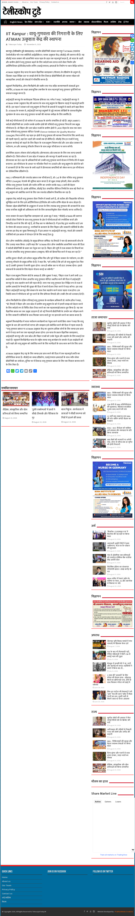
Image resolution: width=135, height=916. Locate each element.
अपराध (64, 22)
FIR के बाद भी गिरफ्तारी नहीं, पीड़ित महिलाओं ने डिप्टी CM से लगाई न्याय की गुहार (118, 654)
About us (25, 2)
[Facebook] (106, 2)
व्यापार (71, 22)
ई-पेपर (126, 22)
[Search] (132, 2)
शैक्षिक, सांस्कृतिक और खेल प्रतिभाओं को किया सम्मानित (15, 412)
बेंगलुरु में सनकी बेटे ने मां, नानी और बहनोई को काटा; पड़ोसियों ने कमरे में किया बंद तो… (119, 666)
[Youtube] (112, 2)
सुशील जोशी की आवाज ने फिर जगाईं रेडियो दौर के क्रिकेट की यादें (119, 326)
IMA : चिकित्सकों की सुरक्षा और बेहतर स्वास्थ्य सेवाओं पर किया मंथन (119, 349)
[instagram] (116, 2)
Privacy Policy (44, 2)
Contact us (55, 2)
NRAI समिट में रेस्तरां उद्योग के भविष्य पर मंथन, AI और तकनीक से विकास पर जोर (119, 581)
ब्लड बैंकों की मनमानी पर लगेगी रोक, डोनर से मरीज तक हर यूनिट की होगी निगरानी (119, 442)
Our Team (34, 2)
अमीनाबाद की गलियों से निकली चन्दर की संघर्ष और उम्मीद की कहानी (119, 337)
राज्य (48, 22)
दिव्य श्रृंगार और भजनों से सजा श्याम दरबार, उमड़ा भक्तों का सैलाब (118, 361)
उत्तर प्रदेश (38, 22)
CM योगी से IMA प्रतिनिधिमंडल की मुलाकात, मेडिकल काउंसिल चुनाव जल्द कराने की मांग (119, 407)
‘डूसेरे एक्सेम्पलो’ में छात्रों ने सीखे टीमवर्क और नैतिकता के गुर (45, 414)
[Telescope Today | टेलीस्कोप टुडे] (22, 11)
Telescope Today (15, 44)
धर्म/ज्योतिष (6, 898)
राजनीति (57, 22)
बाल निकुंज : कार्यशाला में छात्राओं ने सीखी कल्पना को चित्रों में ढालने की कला (73, 413)
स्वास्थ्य (86, 22)
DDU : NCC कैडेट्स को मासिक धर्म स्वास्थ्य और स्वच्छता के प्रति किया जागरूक (119, 430)
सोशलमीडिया (96, 22)
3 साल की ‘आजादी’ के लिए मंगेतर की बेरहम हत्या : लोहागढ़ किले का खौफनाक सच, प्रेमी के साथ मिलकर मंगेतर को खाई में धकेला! (112, 680)
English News (16, 22)
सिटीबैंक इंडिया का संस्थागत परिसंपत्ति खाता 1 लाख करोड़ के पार (119, 569)
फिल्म (106, 22)
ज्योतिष (113, 22)
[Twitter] (109, 2)
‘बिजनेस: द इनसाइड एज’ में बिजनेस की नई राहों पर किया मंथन (118, 534)
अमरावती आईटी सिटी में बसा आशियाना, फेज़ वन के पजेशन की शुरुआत (118, 546)
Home (5, 22)
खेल (80, 22)
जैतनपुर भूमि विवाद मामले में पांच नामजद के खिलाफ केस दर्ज (119, 642)
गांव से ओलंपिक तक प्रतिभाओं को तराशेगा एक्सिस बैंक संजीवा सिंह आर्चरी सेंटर (119, 557)
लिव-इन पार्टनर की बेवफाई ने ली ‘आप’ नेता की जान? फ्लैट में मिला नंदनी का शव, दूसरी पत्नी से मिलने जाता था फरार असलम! (119, 695)
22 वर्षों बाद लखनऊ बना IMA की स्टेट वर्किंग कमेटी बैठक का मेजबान (119, 419)
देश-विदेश (28, 22)
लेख (119, 22)
